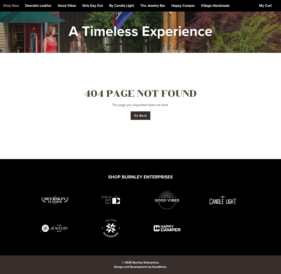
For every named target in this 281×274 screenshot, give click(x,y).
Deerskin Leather (38, 5)
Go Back (140, 115)
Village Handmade (215, 5)
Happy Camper (183, 5)
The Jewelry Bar (152, 5)
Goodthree (159, 267)
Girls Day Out (92, 5)
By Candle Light (121, 5)
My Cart (265, 5)
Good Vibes (67, 5)
